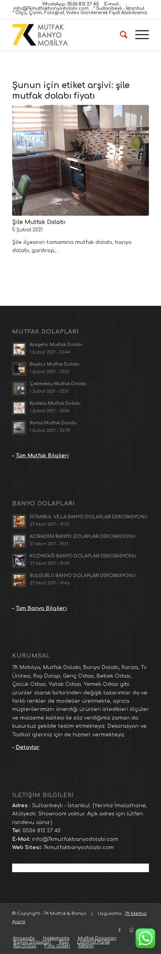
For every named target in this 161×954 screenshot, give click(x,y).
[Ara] (119, 34)
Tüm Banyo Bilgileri (41, 608)
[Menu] (138, 34)
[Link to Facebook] (119, 930)
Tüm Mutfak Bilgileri (42, 455)
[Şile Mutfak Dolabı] (80, 160)
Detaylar (27, 747)
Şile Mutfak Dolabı (39, 222)
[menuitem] (119, 34)
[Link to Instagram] (131, 930)
